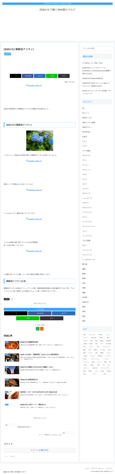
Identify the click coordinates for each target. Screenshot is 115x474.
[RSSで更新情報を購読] (42, 328)
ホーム (88, 468)
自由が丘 (7, 299)
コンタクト (109, 468)
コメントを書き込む (40, 450)
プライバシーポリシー (97, 468)
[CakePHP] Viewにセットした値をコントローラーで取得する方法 (96, 84)
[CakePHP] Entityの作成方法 (92, 78)
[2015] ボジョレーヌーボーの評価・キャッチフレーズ (96, 92)
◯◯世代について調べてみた (92, 63)
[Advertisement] (57, 28)
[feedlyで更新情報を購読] (37, 328)
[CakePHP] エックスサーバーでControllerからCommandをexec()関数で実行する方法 (96, 71)
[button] (64, 76)
